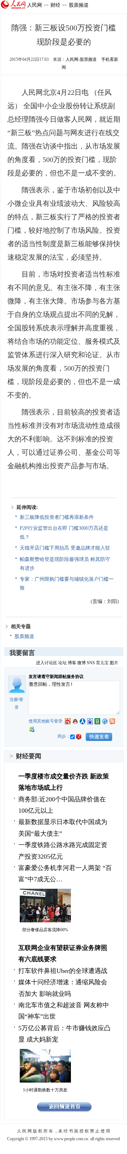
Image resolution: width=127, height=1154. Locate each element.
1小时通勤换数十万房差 (45, 1090)
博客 (72, 662)
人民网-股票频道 (81, 59)
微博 (81, 662)
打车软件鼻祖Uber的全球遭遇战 (62, 970)
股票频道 (79, 5)
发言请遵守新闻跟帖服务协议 (56, 676)
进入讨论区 (46, 662)
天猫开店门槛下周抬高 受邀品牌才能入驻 (65, 548)
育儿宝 (102, 662)
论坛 (62, 662)
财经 (55, 5)
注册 (14, 699)
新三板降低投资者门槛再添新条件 (57, 517)
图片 (114, 662)
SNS (91, 662)
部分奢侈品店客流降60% (45, 929)
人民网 (34, 5)
